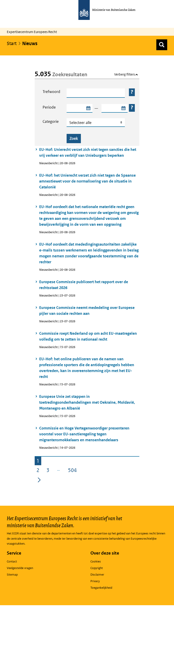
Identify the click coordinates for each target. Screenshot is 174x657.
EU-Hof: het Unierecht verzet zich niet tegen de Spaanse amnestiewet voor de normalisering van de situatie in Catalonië (87, 181)
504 (73, 470)
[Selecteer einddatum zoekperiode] (123, 108)
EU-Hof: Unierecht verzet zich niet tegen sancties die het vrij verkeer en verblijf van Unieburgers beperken (87, 152)
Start (12, 43)
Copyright (96, 568)
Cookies (95, 561)
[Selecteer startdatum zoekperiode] (88, 108)
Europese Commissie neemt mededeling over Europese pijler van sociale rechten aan (87, 310)
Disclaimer (97, 574)
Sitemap (12, 574)
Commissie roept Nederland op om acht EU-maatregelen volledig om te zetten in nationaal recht (88, 336)
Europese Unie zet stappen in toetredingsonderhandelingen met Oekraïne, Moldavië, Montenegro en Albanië (87, 402)
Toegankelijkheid (101, 588)
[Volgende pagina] (39, 479)
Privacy (95, 581)
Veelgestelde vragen (20, 568)
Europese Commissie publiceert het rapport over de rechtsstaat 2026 (83, 284)
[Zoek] (161, 44)
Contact (12, 561)
